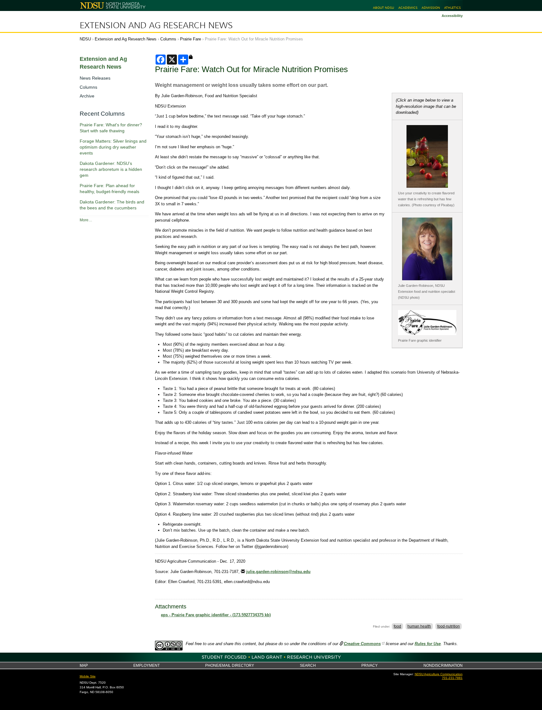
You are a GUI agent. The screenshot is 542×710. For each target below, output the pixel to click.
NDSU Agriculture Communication (439, 674)
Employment (146, 665)
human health (419, 626)
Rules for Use (428, 643)
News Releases (95, 78)
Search (308, 665)
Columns (168, 39)
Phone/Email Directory (229, 665)
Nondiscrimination (443, 665)
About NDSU (383, 8)
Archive (87, 95)
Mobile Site (88, 676)
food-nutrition (448, 626)
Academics (407, 8)
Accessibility (452, 16)
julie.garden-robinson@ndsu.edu (278, 571)
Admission (431, 8)
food (397, 626)
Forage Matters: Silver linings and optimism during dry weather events (113, 147)
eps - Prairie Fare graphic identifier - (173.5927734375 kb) (216, 615)
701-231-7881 (452, 678)
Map (84, 665)
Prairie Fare (190, 39)
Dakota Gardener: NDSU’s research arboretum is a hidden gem (111, 169)
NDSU (85, 39)
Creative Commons (362, 643)
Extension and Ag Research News (156, 25)
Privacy (369, 665)
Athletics (452, 8)
